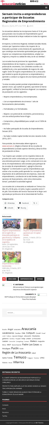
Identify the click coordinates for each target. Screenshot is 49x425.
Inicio (4, 409)
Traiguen (30, 358)
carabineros (8, 333)
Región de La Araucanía (16, 352)
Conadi (38, 333)
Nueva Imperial (16, 345)
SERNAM (40, 279)
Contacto (5, 405)
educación (27, 336)
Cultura (8, 336)
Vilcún (10, 362)
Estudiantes (36, 336)
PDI (41, 345)
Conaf (43, 333)
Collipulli (30, 333)
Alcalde (4, 329)
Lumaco (26, 341)
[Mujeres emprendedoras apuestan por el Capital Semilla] (32, 224)
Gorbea (12, 338)
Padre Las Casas (30, 344)
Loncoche (12, 341)
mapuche (41, 341)
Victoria (4, 363)
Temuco (20, 357)
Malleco (33, 341)
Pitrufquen (6, 348)
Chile (23, 333)
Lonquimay (19, 341)
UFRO (42, 358)
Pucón (15, 348)
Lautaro (5, 341)
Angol (10, 329)
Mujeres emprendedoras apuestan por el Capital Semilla (32, 232)
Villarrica (18, 362)
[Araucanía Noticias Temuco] (24, 4)
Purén (21, 349)
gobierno (5, 339)
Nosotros (5, 412)
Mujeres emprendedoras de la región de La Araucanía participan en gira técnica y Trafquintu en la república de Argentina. (11, 236)
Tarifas (4, 416)
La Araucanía (36, 339)
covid (3, 336)
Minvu (4, 345)
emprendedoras (26, 279)
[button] (45, 7)
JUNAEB (28, 338)
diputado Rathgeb (17, 336)
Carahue (18, 333)
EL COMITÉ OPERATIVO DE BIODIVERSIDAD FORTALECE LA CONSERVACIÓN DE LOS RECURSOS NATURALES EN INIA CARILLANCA (21, 380)
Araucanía (12, 279)
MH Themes (39, 423)
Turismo (36, 358)
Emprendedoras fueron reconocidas (10, 265)
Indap (23, 339)
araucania (17, 329)
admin (31, 26)
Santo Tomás (7, 358)
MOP (9, 345)
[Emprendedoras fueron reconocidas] (11, 257)
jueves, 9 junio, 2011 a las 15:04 (15, 26)
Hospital (18, 338)
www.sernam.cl (8, 146)
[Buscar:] (25, 313)
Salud (34, 353)
